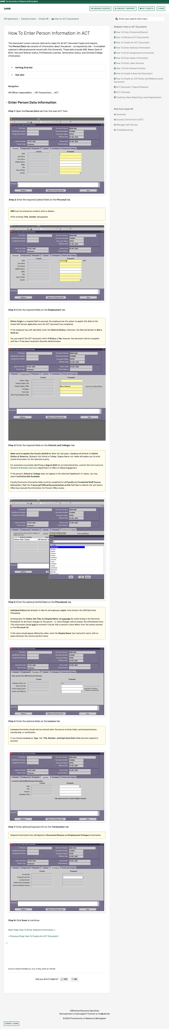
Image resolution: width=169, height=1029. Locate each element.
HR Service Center (100, 9)
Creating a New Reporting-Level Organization (138, 97)
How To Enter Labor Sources (130, 63)
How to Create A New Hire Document (134, 73)
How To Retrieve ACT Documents (132, 37)
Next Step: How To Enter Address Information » (31, 930)
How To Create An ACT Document (132, 42)
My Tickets (147, 9)
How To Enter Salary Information (132, 58)
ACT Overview (123, 92)
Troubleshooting (125, 130)
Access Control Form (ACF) (130, 119)
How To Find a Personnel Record (132, 32)
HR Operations (11, 19)
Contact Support (125, 9)
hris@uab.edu (104, 1014)
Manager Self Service (127, 125)
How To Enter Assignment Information (135, 53)
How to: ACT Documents (67, 19)
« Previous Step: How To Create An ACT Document (33, 936)
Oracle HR (43, 19)
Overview (121, 114)
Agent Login (11, 1024)
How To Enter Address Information (133, 47)
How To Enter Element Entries (130, 68)
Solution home (28, 19)
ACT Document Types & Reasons (132, 87)
